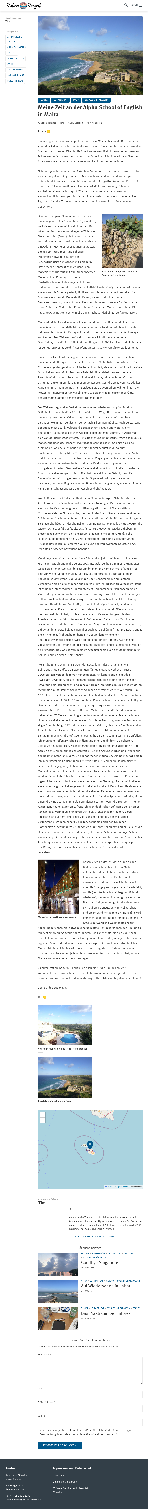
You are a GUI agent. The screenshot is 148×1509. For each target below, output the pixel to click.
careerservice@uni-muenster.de (23, 1499)
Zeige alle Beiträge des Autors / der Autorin (94, 1237)
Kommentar (44, 1354)
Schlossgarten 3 (14, 1485)
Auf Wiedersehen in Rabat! (106, 1286)
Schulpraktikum (15, 81)
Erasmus (11, 53)
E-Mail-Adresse (46, 1402)
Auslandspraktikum (16, 47)
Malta (10, 64)
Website (42, 1416)
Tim (7, 21)
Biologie (85, 1254)
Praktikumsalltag (15, 70)
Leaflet (110, 1187)
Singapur (128, 1254)
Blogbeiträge (98, 1254)
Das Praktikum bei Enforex (105, 1313)
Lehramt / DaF (60, 100)
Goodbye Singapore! (100, 1263)
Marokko (110, 1281)
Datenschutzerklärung (65, 1482)
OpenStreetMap (124, 1187)
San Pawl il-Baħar (15, 75)
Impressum (59, 1475)
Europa (44, 100)
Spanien (136, 1308)
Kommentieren (94, 123)
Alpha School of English (15, 39)
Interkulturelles (15, 59)
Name (41, 1388)
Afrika (84, 1281)
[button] (90, 1149)
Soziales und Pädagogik (96, 100)
